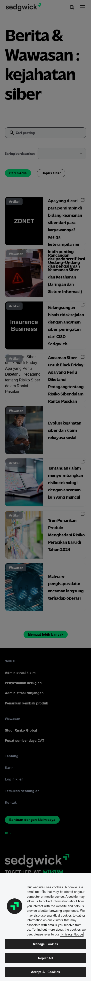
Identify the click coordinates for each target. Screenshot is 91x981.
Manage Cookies (45, 944)
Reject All (45, 958)
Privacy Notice (71, 934)
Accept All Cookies (45, 972)
